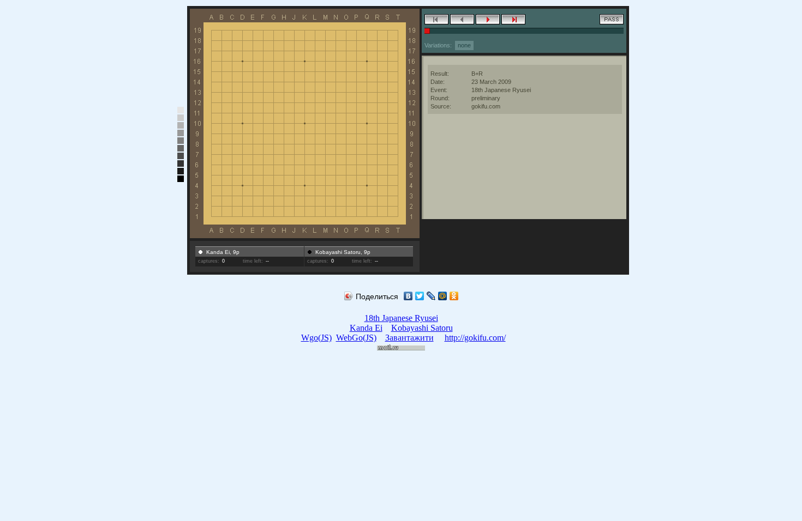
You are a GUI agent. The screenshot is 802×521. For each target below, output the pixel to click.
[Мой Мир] (442, 296)
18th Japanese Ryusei (401, 318)
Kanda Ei (366, 327)
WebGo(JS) (356, 337)
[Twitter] (420, 296)
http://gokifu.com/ (475, 337)
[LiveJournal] (431, 296)
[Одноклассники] (454, 296)
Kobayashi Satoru (422, 327)
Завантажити (409, 337)
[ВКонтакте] (408, 296)
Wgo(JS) (316, 337)
